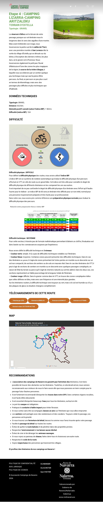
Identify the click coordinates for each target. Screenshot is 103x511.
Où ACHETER (45, 468)
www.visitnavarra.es (67, 497)
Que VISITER (45, 472)
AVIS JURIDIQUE (15, 467)
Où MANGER (45, 464)
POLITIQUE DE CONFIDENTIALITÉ (22, 463)
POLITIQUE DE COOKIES (18, 470)
